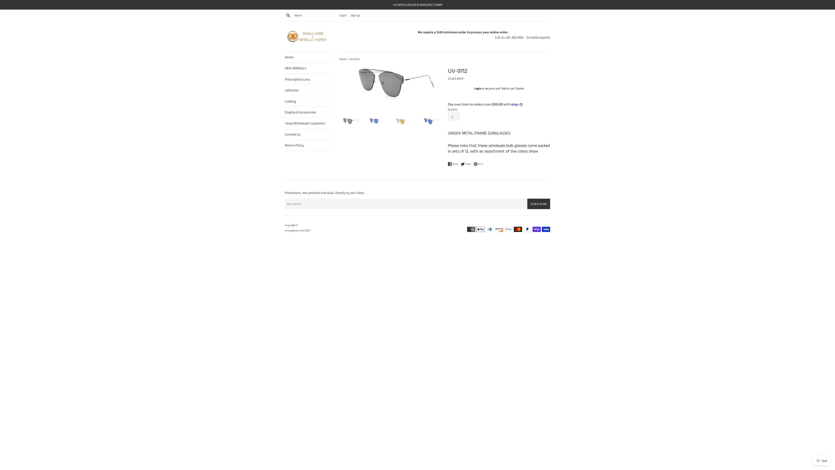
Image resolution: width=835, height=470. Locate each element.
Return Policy (294, 145)
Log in (343, 15)
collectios (292, 90)
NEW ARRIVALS (295, 68)
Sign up (355, 15)
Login (477, 88)
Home (289, 57)
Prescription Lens (297, 79)
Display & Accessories (300, 112)
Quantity (453, 109)
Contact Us (293, 134)
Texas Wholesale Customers (305, 123)
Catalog (290, 101)
